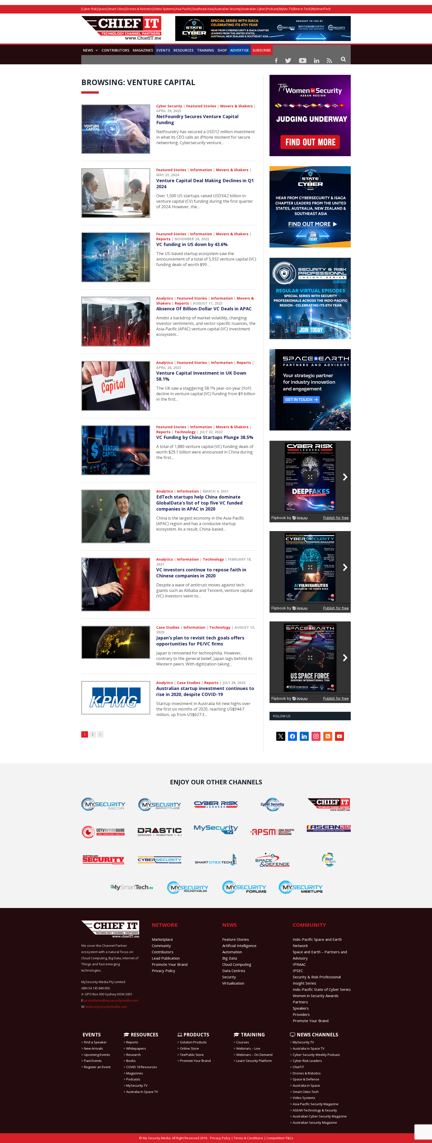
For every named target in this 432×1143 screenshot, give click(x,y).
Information (201, 169)
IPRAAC (299, 964)
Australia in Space (306, 1085)
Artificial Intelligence (239, 945)
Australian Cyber (253, 9)
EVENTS (91, 1034)
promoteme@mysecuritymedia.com (111, 1000)
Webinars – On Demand (254, 1054)
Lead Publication (166, 958)
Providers (301, 1014)
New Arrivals (93, 1048)
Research (133, 1054)
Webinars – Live (248, 1048)
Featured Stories (201, 106)
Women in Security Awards (315, 995)
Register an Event (97, 1067)
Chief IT (298, 1067)
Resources (184, 50)
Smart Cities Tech (306, 1091)
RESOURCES (144, 1034)
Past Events (93, 1060)
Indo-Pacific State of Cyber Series (322, 989)
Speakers (301, 1008)
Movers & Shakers (236, 106)
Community (161, 945)
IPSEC (298, 970)
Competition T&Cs (279, 1138)
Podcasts (133, 1079)
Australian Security (227, 9)
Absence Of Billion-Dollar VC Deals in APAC (204, 309)
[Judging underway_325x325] (310, 155)
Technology (185, 431)
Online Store (189, 1048)
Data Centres (233, 970)
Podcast (272, 9)
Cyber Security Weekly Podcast (316, 1054)
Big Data (229, 958)
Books (131, 1060)
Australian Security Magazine (315, 1122)
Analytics (164, 298)
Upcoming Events (97, 1054)
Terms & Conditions (248, 1138)
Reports (163, 239)
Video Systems (164, 9)
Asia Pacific (183, 9)
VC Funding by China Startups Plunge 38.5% (204, 437)
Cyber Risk (89, 9)
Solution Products (193, 1042)
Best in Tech (302, 9)
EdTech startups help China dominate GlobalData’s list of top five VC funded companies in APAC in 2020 (199, 503)
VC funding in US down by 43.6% (192, 244)
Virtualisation (233, 983)
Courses (242, 1042)
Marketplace (162, 939)
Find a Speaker (95, 1042)
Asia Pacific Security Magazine (315, 1104)
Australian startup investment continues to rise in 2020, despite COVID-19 (205, 691)
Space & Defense (306, 1079)
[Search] (343, 59)
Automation (232, 951)
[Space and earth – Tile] (310, 429)
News (88, 50)
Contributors (115, 50)
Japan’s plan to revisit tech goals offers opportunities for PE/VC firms (200, 641)
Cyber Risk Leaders (307, 1060)
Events (163, 50)
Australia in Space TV (142, 1091)
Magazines (143, 50)
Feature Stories (235, 939)
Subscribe (261, 50)
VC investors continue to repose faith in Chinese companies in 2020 (201, 573)
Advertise (239, 50)
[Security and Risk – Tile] (310, 338)
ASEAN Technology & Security (315, 1110)
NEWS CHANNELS (317, 1034)
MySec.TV (285, 9)
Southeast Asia (202, 9)
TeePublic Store (192, 1054)
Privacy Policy (163, 970)
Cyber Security (169, 106)
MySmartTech (321, 9)
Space (102, 9)
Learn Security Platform (254, 1060)
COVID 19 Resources (141, 1067)
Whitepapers (136, 1048)
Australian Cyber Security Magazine (320, 1116)
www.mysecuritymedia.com (106, 1006)
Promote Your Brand (170, 964)
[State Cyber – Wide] (263, 39)
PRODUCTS (195, 1034)
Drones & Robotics (139, 9)
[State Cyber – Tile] (310, 246)
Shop (222, 50)
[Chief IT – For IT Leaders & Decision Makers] (121, 30)
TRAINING (205, 50)
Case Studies (168, 627)
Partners (300, 1001)
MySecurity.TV (137, 1085)
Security (229, 976)
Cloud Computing (236, 964)
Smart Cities (116, 9)
